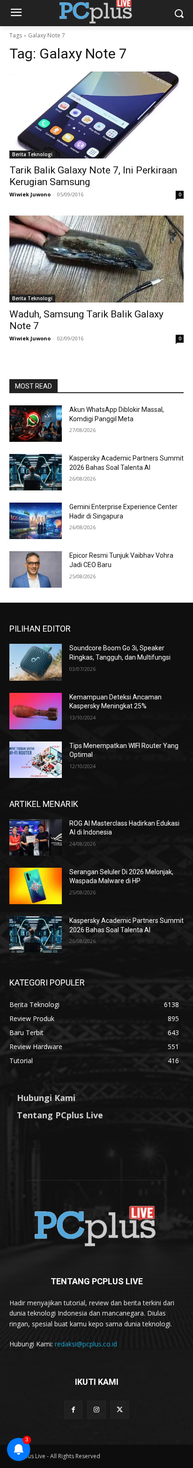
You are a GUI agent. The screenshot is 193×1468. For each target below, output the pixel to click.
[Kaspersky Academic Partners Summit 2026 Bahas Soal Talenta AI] (35, 472)
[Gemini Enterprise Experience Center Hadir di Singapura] (35, 521)
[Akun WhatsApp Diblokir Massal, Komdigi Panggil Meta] (35, 423)
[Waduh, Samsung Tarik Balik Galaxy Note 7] (96, 259)
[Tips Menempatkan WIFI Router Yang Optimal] (35, 759)
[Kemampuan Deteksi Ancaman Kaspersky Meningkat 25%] (35, 711)
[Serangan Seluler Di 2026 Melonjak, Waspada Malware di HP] (35, 886)
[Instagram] (96, 1410)
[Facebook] (73, 1410)
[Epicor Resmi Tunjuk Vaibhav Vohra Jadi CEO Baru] (35, 569)
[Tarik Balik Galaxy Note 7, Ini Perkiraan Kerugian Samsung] (96, 115)
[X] (120, 1410)
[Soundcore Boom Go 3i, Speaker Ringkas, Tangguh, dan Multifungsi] (35, 662)
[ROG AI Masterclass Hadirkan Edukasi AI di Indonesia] (35, 837)
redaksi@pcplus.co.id (86, 1343)
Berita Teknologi (32, 154)
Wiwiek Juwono (30, 194)
